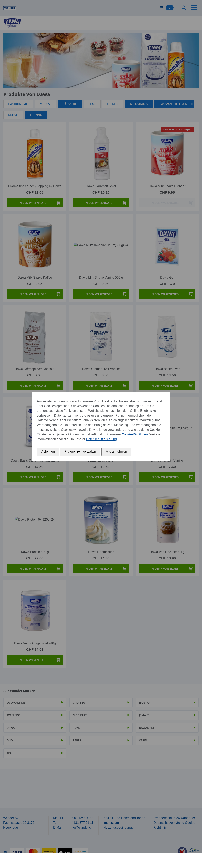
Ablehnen (48, 451)
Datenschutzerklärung (101, 439)
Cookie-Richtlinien (135, 434)
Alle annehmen (116, 451)
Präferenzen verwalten (80, 451)
